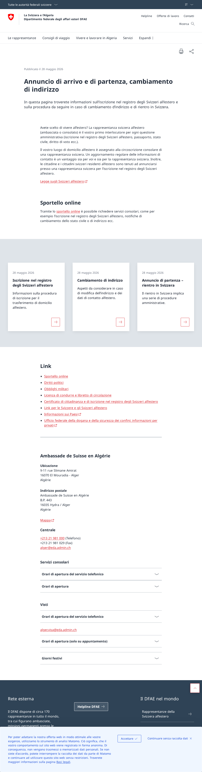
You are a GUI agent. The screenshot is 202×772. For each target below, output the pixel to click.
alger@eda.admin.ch (55, 547)
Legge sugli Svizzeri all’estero (62, 181)
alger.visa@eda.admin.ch (58, 630)
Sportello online (56, 376)
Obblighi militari (56, 389)
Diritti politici (54, 382)
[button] (22, 37)
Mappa (45, 520)
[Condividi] (191, 51)
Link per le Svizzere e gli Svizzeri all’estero (75, 408)
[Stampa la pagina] (181, 51)
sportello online (68, 211)
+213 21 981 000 (52, 538)
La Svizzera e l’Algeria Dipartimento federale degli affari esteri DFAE (55, 17)
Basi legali (63, 762)
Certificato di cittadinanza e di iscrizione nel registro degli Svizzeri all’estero (101, 401)
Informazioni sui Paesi (61, 414)
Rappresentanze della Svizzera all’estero (158, 713)
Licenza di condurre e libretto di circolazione (77, 395)
